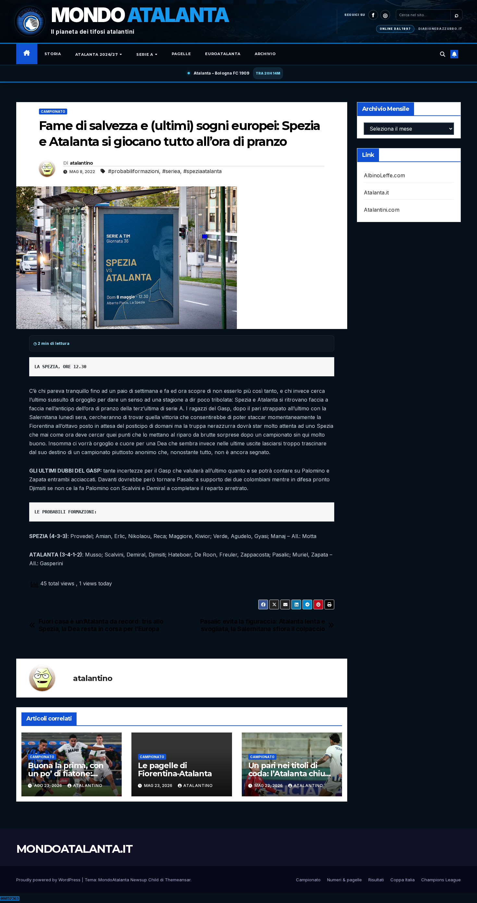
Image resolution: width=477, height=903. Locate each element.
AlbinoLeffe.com (384, 175)
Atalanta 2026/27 (97, 54)
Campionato (53, 111)
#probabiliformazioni (133, 171)
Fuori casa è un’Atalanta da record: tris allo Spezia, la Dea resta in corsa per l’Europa (101, 625)
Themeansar (177, 879)
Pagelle (181, 54)
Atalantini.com (381, 209)
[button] (442, 54)
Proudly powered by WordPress (49, 879)
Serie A (145, 54)
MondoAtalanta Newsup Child (128, 879)
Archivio (265, 54)
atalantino (81, 163)
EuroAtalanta (222, 54)
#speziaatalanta (202, 171)
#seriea (171, 171)
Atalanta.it (376, 192)
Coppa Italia (402, 879)
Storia (52, 54)
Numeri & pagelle (344, 879)
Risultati (376, 879)
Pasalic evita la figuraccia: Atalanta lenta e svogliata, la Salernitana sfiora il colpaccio (262, 625)
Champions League (441, 879)
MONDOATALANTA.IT (74, 849)
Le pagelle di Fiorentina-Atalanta (175, 769)
